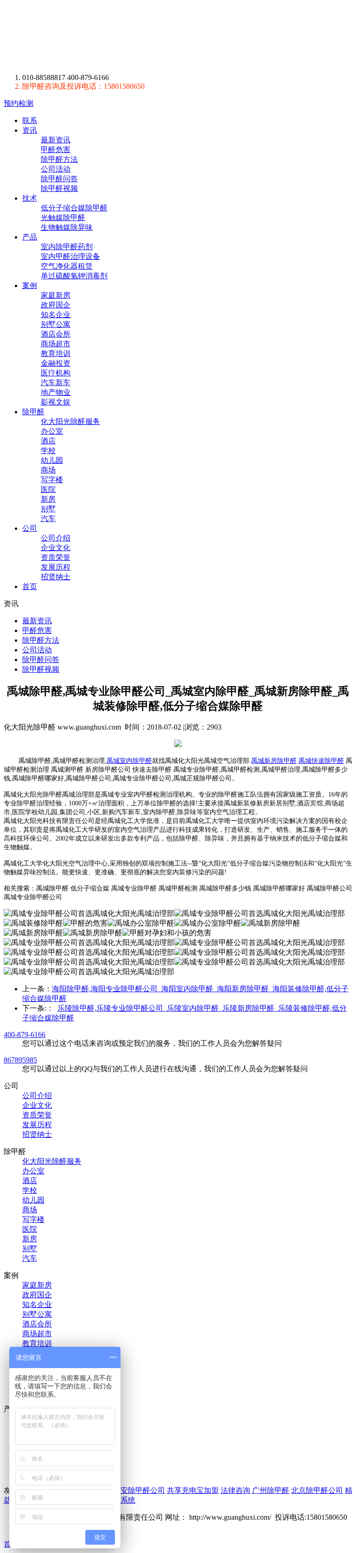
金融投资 (55, 363)
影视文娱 (55, 402)
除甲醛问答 (59, 179)
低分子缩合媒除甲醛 (74, 208)
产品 (29, 237)
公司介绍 (55, 538)
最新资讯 (55, 140)
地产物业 (55, 392)
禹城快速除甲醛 (321, 760)
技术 (29, 198)
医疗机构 (55, 373)
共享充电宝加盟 (193, 1490)
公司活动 (55, 169)
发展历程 (55, 567)
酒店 (48, 441)
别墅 (48, 509)
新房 (48, 499)
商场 (48, 470)
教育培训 (55, 353)
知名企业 (55, 315)
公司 (29, 528)
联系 (29, 120)
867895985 (20, 1060)
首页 (29, 586)
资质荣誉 (55, 557)
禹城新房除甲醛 (274, 760)
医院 (48, 489)
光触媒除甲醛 (63, 217)
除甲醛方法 (59, 159)
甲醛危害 (55, 149)
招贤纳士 (55, 577)
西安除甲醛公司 (139, 1490)
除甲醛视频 (59, 188)
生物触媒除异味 (67, 227)
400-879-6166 (24, 1034)
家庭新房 (55, 295)
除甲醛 (90, 36)
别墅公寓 (55, 324)
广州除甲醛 (270, 1490)
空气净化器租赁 (67, 266)
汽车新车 (55, 383)
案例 (29, 285)
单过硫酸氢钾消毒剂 (74, 276)
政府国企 (55, 305)
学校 (48, 450)
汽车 (48, 518)
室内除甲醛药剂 (67, 247)
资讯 (29, 130)
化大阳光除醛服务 (70, 421)
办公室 (52, 431)
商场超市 (55, 344)
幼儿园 (52, 460)
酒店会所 (55, 334)
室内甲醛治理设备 (70, 256)
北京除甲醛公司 (317, 1490)
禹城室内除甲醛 (129, 760)
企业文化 (55, 548)
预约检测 (18, 103)
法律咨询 (235, 1490)
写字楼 (52, 480)
